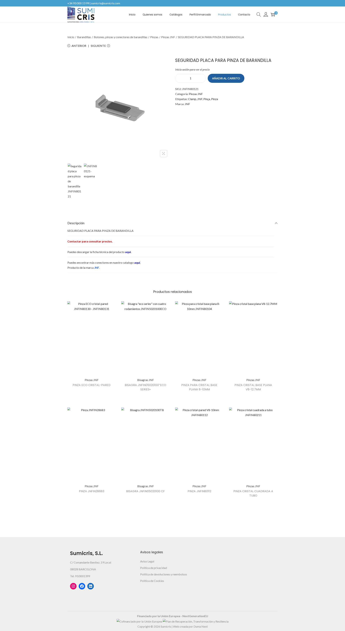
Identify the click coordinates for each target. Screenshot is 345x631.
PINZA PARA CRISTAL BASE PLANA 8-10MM (199, 387)
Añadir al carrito (226, 78)
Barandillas (84, 37)
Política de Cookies (152, 580)
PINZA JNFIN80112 (199, 491)
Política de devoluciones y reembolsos (163, 574)
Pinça (206, 99)
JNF (199, 99)
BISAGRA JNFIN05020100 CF (145, 491)
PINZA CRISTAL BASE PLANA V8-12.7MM (253, 387)
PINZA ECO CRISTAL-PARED (92, 385)
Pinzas (154, 37)
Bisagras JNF (145, 380)
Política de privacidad (153, 567)
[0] (273, 14)
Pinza (214, 99)
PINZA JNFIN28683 (91, 491)
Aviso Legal (147, 561)
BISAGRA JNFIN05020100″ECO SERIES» (145, 387)
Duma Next (201, 626)
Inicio (70, 37)
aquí (128, 252)
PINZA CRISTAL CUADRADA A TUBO (253, 493)
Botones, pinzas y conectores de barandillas (120, 37)
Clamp (192, 99)
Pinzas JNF (168, 37)
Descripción (75, 223)
